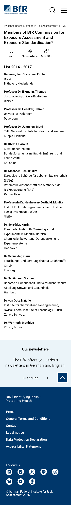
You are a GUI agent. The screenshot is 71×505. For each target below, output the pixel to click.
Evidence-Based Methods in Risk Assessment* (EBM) (35, 25)
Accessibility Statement (23, 446)
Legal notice (15, 433)
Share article (30, 56)
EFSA (8, 180)
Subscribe (30, 378)
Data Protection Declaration (26, 439)
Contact (12, 426)
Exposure (12, 37)
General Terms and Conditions (28, 419)
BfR (30, 32)
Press (10, 412)
